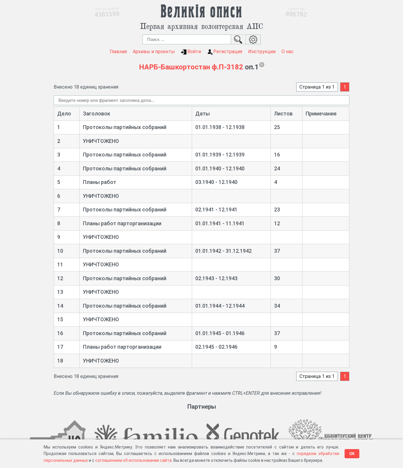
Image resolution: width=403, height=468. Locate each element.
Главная (118, 51)
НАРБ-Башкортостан (174, 67)
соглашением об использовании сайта (133, 460)
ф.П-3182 (227, 67)
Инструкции (262, 51)
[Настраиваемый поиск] (253, 39)
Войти (194, 51)
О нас (287, 51)
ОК (352, 453)
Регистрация (227, 51)
